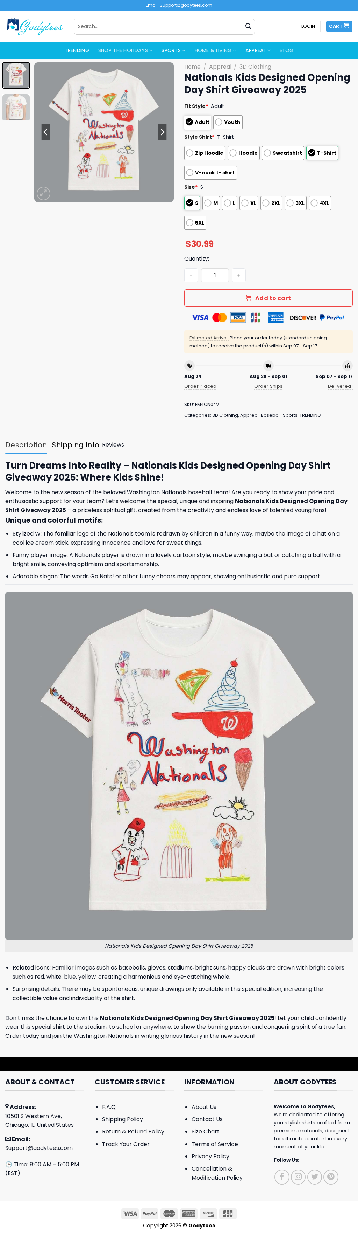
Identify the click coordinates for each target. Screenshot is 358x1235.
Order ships (268, 386)
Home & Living (213, 50)
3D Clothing (255, 67)
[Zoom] (43, 193)
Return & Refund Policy (133, 1131)
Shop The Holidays (123, 50)
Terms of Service (215, 1144)
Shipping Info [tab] (75, 445)
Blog (286, 50)
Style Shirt (199, 136)
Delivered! (340, 386)
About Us (204, 1107)
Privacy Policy (210, 1156)
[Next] (162, 132)
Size (191, 187)
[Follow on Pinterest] (330, 1177)
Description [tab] (26, 445)
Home (192, 67)
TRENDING (77, 50)
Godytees (320, 1106)
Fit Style (196, 106)
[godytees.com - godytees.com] (34, 26)
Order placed (200, 386)
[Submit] (249, 27)
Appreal (255, 50)
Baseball (271, 415)
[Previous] (46, 132)
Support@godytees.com (39, 1148)
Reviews (113, 445)
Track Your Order (126, 1144)
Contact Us (207, 1119)
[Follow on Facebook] (281, 1177)
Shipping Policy (122, 1119)
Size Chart (206, 1131)
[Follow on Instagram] (298, 1177)
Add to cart (273, 298)
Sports (171, 50)
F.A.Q (109, 1107)
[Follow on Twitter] (314, 1177)
